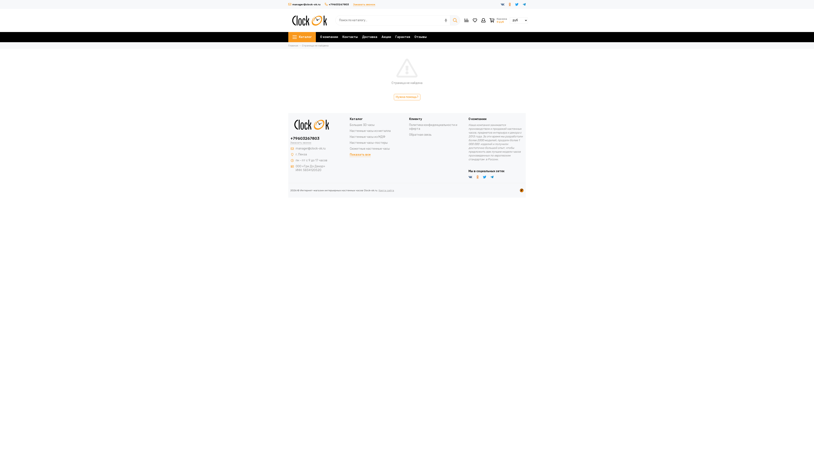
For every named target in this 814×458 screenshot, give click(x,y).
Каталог (305, 37)
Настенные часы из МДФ (367, 137)
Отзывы (420, 37)
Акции (386, 37)
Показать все (360, 154)
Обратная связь (420, 135)
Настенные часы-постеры (369, 143)
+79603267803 (339, 4)
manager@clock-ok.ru (306, 4)
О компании (329, 37)
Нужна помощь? (407, 97)
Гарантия (402, 37)
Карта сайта (386, 190)
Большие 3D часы (362, 125)
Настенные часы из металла (370, 131)
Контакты (350, 37)
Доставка (369, 37)
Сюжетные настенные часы (370, 149)
